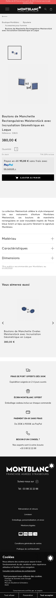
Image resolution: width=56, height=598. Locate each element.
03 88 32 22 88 (30, 488)
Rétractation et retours (28, 509)
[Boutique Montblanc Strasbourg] (28, 9)
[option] (14, 53)
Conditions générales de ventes (28, 543)
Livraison (28, 514)
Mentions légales (28, 525)
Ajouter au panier (30, 177)
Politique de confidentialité (28, 549)
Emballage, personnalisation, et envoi (28, 520)
